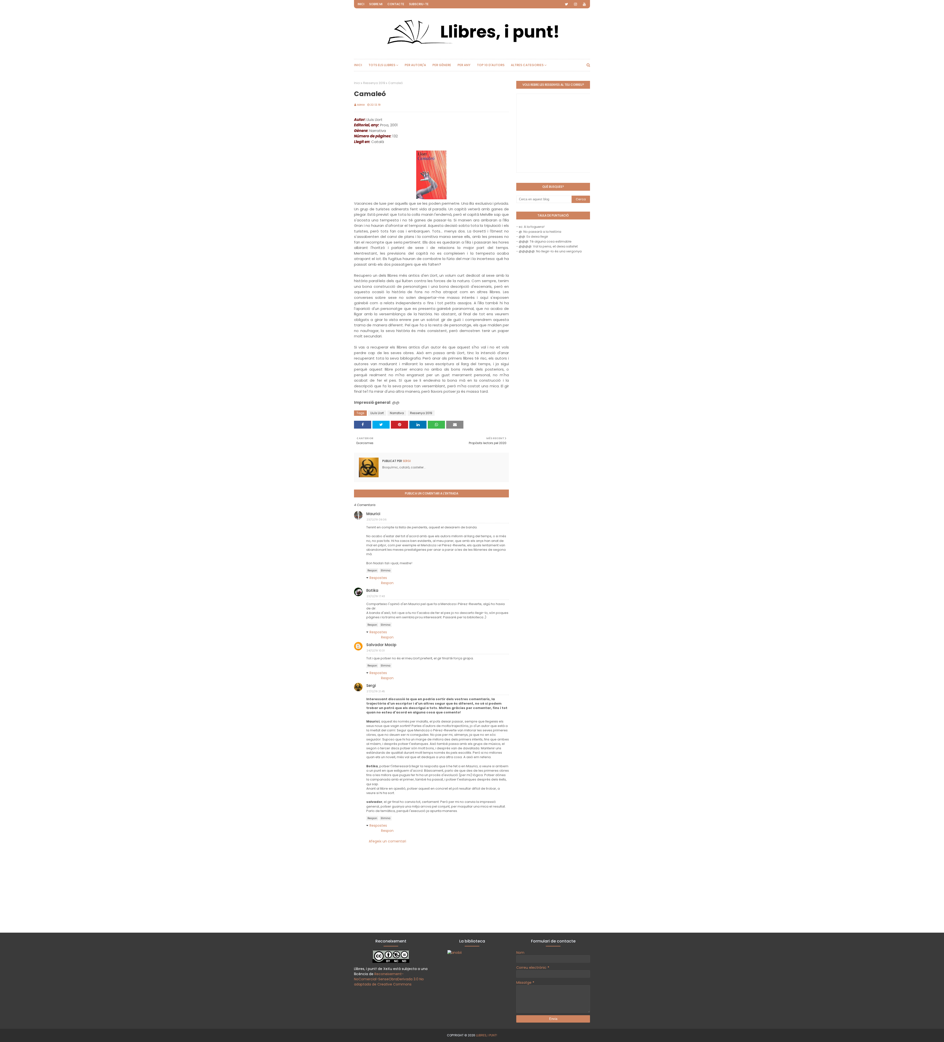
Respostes (378, 577)
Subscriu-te (418, 4)
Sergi (361, 105)
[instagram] (575, 4)
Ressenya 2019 (374, 83)
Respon (372, 570)
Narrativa (397, 413)
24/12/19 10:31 (376, 650)
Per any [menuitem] (464, 65)
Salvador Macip (381, 644)
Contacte (395, 4)
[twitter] (566, 4)
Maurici (373, 513)
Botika (372, 590)
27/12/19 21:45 (376, 691)
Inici (361, 4)
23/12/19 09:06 (377, 519)
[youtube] (584, 4)
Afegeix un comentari (387, 841)
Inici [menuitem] (358, 65)
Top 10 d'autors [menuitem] (490, 65)
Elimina (385, 570)
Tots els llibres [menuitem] (382, 65)
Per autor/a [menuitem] (415, 65)
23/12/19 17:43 (376, 596)
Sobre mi (376, 4)
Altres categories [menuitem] (527, 65)
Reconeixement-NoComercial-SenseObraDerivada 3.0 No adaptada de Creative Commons (389, 979)
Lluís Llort (377, 413)
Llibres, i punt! (486, 1035)
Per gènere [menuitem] (441, 65)
